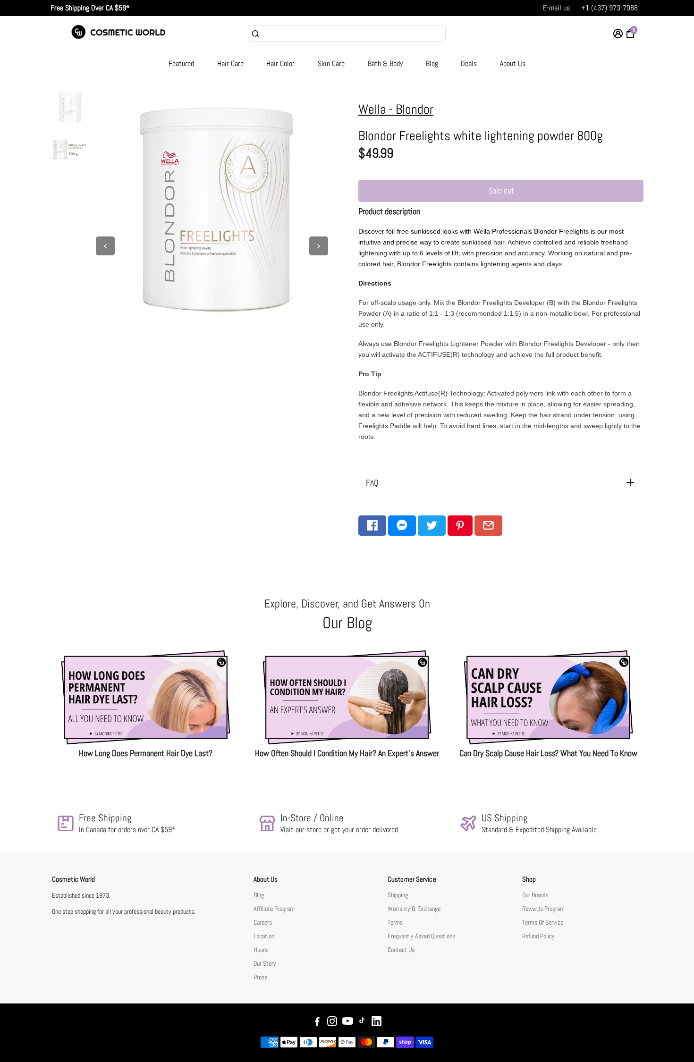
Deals (469, 63)
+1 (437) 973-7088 (609, 8)
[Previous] (105, 245)
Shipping (398, 895)
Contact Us (401, 950)
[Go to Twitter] (432, 525)
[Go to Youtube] (348, 1022)
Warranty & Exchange (414, 909)
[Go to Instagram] (332, 1022)
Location (264, 936)
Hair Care (230, 63)
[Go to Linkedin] (376, 1022)
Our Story (265, 964)
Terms (395, 923)
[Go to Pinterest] (460, 525)
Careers (263, 923)
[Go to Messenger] (402, 525)
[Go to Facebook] (372, 525)
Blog (432, 63)
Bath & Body (385, 63)
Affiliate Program (274, 909)
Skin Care (331, 63)
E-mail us (556, 8)
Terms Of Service (542, 923)
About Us (512, 63)
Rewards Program (543, 909)
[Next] (318, 245)
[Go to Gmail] (488, 525)
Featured (181, 63)
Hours (261, 950)
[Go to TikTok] (362, 1022)
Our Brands (535, 895)
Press (260, 977)
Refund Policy (538, 936)
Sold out (501, 190)
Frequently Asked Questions (421, 936)
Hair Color (280, 63)
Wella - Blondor (395, 109)
